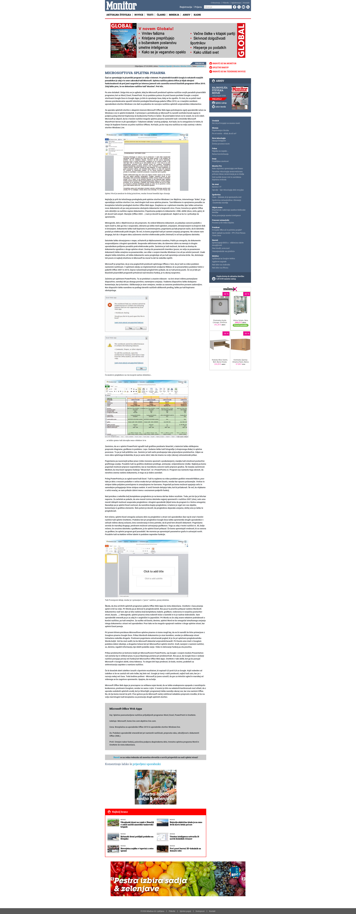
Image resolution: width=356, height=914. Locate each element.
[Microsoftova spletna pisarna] (126, 314)
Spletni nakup (221, 67)
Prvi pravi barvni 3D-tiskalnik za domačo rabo (185, 849)
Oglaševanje (236, 3)
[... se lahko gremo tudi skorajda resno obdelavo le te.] (146, 409)
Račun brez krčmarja (220, 154)
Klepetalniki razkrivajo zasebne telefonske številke (228, 211)
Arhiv (186, 14)
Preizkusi (199, 63)
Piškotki (225, 3)
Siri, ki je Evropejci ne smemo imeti (226, 123)
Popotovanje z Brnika (220, 130)
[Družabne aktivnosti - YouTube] (243, 7)
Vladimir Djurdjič (165, 66)
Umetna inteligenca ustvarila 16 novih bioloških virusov (184, 837)
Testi (150, 14)
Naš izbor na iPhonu (220, 268)
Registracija (186, 6)
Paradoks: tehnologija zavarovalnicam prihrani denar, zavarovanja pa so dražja (228, 172)
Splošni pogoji (185, 911)
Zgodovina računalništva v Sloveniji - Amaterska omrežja (227, 201)
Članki (161, 14)
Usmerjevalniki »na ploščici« (223, 251)
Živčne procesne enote (221, 144)
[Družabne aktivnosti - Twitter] (238, 7)
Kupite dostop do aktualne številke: (230, 276)
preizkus (200, 66)
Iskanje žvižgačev (219, 141)
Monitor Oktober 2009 (182, 66)
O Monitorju (215, 3)
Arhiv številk (220, 107)
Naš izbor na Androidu (221, 264)
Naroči (116, 757)
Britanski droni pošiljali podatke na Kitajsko (137, 837)
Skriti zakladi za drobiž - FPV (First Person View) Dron (228, 234)
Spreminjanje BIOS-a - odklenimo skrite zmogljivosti (227, 243)
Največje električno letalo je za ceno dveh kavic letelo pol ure (186, 823)
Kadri (197, 14)
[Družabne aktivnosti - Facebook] (234, 7)
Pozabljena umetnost (220, 161)
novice (123, 819)
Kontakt (246, 3)
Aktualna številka (118, 14)
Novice (138, 14)
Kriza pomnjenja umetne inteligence (226, 215)
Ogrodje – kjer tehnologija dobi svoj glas (228, 190)
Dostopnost (200, 911)
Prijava (198, 6)
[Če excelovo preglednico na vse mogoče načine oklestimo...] (127, 354)
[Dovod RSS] (247, 7)
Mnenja (174, 14)
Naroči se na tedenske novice (229, 71)
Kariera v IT (216, 187)
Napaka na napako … (220, 151)
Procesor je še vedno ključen (223, 222)
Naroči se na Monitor (224, 63)
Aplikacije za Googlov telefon (223, 258)
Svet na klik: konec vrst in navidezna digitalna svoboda (226, 178)
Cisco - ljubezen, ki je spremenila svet (226, 197)
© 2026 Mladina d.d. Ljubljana (152, 911)
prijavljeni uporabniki (147, 764)
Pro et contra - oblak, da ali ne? (224, 133)
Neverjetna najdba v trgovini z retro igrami (137, 849)
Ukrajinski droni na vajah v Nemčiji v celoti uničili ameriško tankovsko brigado (137, 824)
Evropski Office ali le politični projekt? (227, 230)
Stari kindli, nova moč (221, 248)
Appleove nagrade (219, 261)
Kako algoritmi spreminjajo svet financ (227, 168)
